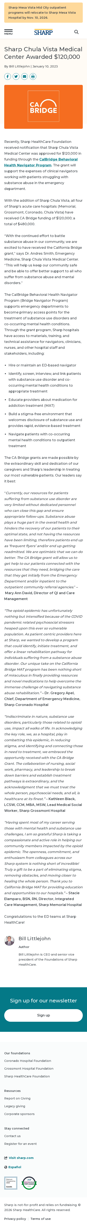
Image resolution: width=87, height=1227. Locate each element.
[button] (8, 32)
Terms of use (40, 1219)
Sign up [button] (43, 1015)
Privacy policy (15, 1219)
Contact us (12, 1136)
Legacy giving (14, 1106)
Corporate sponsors (19, 1114)
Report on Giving (17, 1098)
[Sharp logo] (43, 32)
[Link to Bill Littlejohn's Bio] (9, 951)
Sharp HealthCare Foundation (27, 1076)
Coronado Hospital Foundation (27, 1061)
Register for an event (20, 1144)
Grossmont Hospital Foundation (28, 1068)
